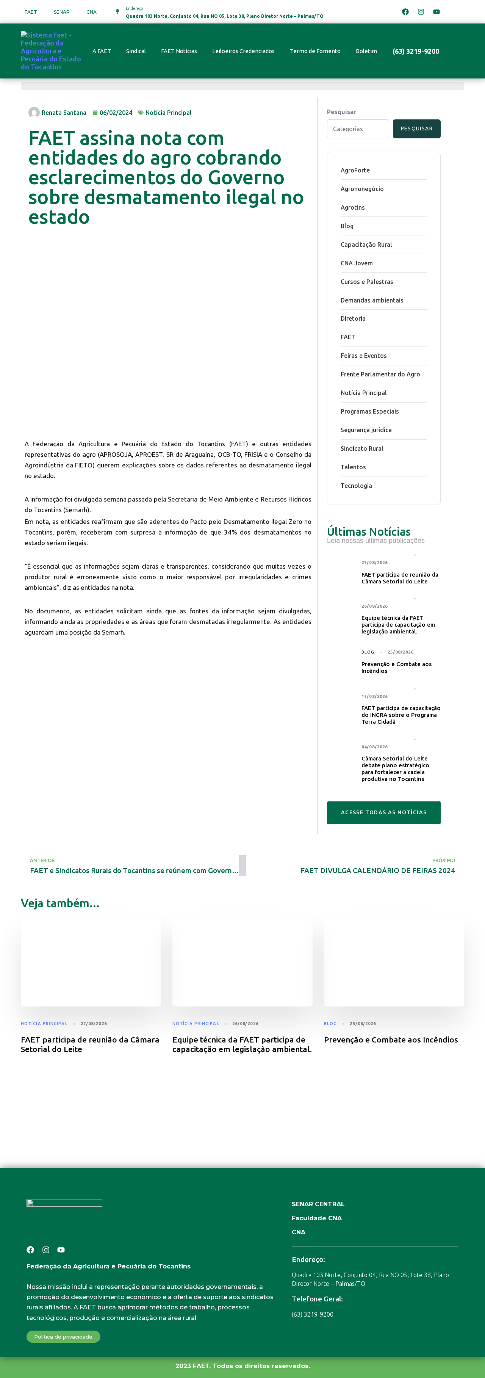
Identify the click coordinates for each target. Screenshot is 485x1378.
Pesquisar (341, 111)
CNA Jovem (357, 263)
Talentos (353, 467)
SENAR (62, 12)
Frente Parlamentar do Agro (380, 374)
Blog (347, 226)
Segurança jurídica (366, 429)
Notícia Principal (169, 112)
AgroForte (355, 170)
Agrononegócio (362, 188)
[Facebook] (405, 12)
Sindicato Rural (362, 448)
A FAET (101, 51)
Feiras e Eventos (364, 355)
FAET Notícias (179, 51)
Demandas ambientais (372, 300)
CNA (91, 12)
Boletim (366, 51)
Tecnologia (356, 485)
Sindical (136, 51)
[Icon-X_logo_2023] (452, 12)
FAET (31, 12)
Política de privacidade (63, 1337)
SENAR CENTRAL (318, 1204)
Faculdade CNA (317, 1218)
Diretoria (353, 318)
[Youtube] (436, 12)
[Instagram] (421, 12)
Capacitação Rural (366, 244)
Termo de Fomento (315, 51)
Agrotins (353, 207)
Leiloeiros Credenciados (243, 51)
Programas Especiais (370, 411)
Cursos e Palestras (367, 281)
